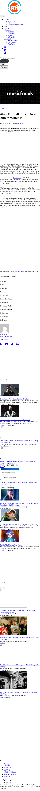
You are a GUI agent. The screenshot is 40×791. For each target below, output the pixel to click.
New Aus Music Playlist (15, 25)
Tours (5, 26)
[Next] (4, 588)
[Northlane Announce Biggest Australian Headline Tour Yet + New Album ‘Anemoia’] (13, 607)
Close (2, 64)
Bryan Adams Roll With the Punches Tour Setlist (15, 399)
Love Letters (12, 33)
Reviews (8, 39)
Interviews (11, 32)
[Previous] (1, 588)
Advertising (7, 767)
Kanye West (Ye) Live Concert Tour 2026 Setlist (15, 420)
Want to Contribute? (10, 774)
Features (8, 30)
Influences (11, 35)
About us (7, 764)
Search (4, 61)
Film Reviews (12, 44)
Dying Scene (17, 178)
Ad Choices (7, 769)
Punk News (20, 271)
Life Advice (11, 37)
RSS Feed (7, 776)
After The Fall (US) (6, 336)
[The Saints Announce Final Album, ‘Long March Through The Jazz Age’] (13, 661)
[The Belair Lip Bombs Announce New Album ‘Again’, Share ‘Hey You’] (13, 689)
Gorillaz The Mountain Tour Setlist (10, 545)
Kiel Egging (19, 123)
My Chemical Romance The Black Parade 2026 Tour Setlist (18, 524)
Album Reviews (13, 40)
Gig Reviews (12, 42)
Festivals (6, 28)
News (7, 19)
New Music (11, 21)
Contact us (7, 766)
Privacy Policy (8, 771)
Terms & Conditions (10, 773)
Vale (9, 23)
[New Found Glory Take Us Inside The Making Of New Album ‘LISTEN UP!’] (13, 634)
